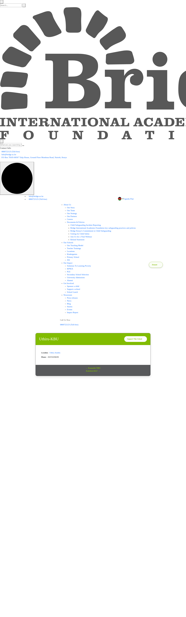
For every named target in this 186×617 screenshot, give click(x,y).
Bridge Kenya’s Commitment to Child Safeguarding (90, 231)
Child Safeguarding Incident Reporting (85, 225)
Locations (71, 251)
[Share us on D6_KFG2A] (152, 198)
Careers (70, 219)
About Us (67, 205)
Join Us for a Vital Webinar (81, 237)
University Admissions (76, 277)
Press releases (72, 298)
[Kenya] (120, 198)
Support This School (134, 339)
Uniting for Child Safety (79, 234)
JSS (68, 260)
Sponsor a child (73, 286)
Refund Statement (77, 240)
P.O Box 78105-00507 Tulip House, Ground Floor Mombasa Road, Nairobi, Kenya (34, 157)
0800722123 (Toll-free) (11, 152)
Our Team (71, 210)
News (69, 301)
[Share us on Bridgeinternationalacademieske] (138, 198)
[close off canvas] (1, 141)
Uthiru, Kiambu (55, 353)
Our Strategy (72, 213)
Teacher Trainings (74, 248)
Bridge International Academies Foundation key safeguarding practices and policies (103, 228)
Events (69, 309)
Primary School (73, 257)
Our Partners (72, 216)
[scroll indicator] (17, 178)
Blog (69, 304)
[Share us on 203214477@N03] (149, 198)
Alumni (70, 280)
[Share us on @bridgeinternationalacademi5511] (141, 198)
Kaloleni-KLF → (93, 371)
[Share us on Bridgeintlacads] (146, 198)
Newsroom (68, 295)
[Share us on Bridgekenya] (144, 198)
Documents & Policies (75, 222)
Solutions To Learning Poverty (79, 266)
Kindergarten (72, 254)
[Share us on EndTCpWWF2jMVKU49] (1, 160)
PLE (68, 272)
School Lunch (72, 292)
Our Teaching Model (75, 245)
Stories (69, 307)
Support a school (73, 289)
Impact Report (72, 312)
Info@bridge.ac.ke (9, 154)
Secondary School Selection (78, 274)
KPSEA (70, 269)
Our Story (71, 207)
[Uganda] (128, 198)
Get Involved (69, 283)
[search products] (24, 5)
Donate (154, 265)
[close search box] (1, 2)
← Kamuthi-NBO (93, 368)
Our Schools (68, 242)
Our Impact (68, 263)
